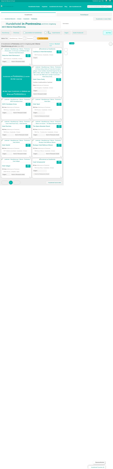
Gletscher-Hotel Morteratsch (11, 55)
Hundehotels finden (34, 6)
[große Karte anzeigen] (66, 49)
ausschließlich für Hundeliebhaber (34, 32)
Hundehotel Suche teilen (54, 182)
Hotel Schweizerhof (39, 162)
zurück (72, 43)
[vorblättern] (58, 72)
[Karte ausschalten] (110, 44)
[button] (5, 182)
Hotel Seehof (6, 145)
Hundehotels (28, 15)
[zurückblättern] (36, 72)
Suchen (110, 6)
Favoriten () (97, 467)
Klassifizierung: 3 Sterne (16, 38)
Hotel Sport (36, 104)
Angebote (44, 6)
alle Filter (108, 32)
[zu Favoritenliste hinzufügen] (3, 49)
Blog (66, 6)
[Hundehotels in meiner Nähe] (66, 53)
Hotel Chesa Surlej (39, 79)
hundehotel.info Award (56, 6)
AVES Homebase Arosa (9, 104)
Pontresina (30, 38)
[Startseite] (2, 19)
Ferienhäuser (84, 15)
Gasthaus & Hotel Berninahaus (42, 51)
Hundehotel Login (96, 1)
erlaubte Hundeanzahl (78, 32)
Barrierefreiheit (99, 462)
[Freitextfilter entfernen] (107, 6)
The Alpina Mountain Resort (41, 126)
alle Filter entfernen (43, 38)
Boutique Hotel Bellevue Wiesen (43, 145)
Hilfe (103, 1)
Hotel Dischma (6, 126)
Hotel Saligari (6, 166)
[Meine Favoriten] (84, 6)
